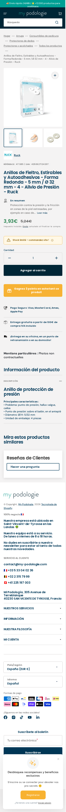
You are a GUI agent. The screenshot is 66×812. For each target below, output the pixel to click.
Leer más (15, 219)
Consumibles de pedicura (18, 40)
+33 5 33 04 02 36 (20, 588)
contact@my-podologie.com (25, 582)
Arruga (20, 35)
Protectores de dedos (16, 45)
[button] (5, 14)
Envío (25, 232)
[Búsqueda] (52, 22)
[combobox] (30, 22)
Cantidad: (9, 259)
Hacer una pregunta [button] (25, 484)
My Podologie (25, 521)
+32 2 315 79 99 (18, 594)
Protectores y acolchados (18, 50)
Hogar (7, 35)
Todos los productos (15, 55)
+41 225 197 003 (19, 600)
